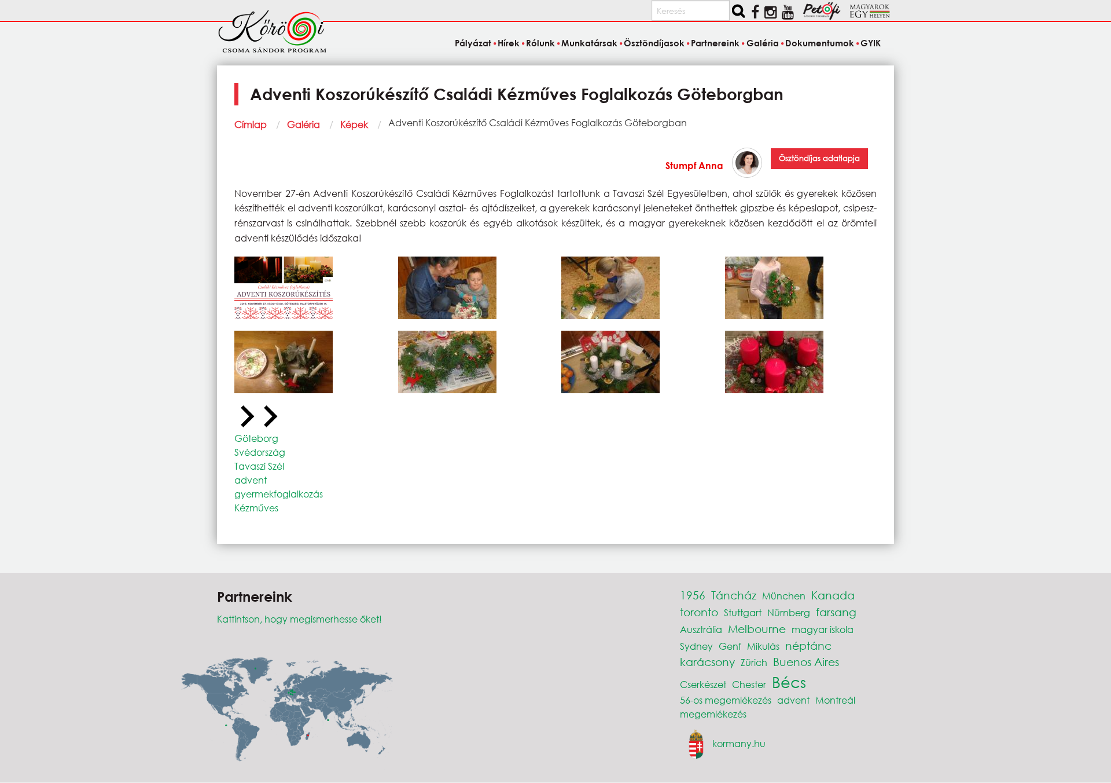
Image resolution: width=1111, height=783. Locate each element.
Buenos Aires (806, 661)
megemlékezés (713, 714)
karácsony (707, 661)
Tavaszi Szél (259, 466)
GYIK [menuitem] (870, 43)
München (783, 596)
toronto (699, 612)
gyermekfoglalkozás (278, 494)
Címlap (250, 124)
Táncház (733, 595)
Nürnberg (788, 612)
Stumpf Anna (694, 165)
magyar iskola (823, 629)
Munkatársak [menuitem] (589, 43)
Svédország (259, 452)
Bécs (789, 681)
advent (250, 480)
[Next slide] (269, 417)
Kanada (833, 595)
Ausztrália (701, 629)
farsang (836, 612)
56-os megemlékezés (725, 700)
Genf (730, 646)
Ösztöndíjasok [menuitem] (654, 43)
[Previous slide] (245, 417)
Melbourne (757, 628)
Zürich (754, 662)
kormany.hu (739, 743)
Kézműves (256, 508)
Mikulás (763, 646)
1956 (692, 595)
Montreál (835, 700)
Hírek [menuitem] (509, 43)
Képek (354, 124)
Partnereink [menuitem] (715, 43)
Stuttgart (742, 612)
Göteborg (256, 438)
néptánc (808, 645)
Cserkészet (703, 684)
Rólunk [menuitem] (540, 43)
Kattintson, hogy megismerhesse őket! (299, 619)
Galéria (303, 124)
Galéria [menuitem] (762, 43)
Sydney (696, 646)
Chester (749, 684)
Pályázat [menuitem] (473, 43)
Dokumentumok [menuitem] (819, 43)
